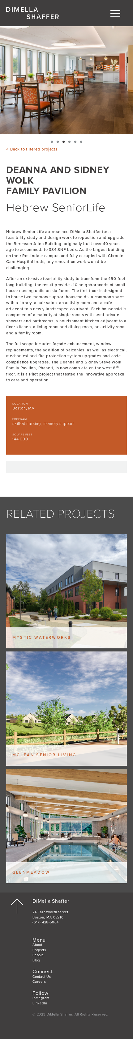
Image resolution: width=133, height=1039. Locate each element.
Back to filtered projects (34, 149)
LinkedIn (39, 1003)
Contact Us (41, 977)
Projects (39, 950)
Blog (36, 960)
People (38, 955)
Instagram (40, 998)
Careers (39, 982)
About (37, 945)
